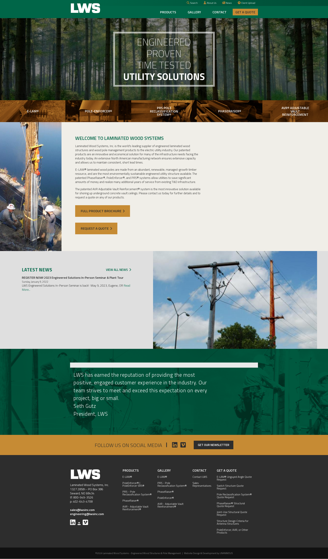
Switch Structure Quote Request (230, 487)
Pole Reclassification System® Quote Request (234, 495)
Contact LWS (200, 476)
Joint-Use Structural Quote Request (232, 513)
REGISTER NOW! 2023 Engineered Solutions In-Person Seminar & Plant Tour (73, 277)
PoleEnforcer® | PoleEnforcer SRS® (133, 484)
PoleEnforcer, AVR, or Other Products (232, 531)
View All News (117, 269)
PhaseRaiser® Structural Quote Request (231, 504)
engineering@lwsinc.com (87, 514)
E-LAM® (127, 476)
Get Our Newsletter (213, 445)
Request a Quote (95, 228)
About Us (211, 3)
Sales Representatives (202, 484)
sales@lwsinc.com (82, 510)
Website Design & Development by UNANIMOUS (208, 553)
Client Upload (248, 3)
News (229, 3)
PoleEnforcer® (166, 497)
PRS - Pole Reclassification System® (137, 493)
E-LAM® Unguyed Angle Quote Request (234, 478)
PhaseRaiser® (130, 500)
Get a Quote (245, 12)
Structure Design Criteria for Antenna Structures (232, 522)
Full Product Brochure (101, 211)
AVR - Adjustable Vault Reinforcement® (135, 508)
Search (194, 3)
